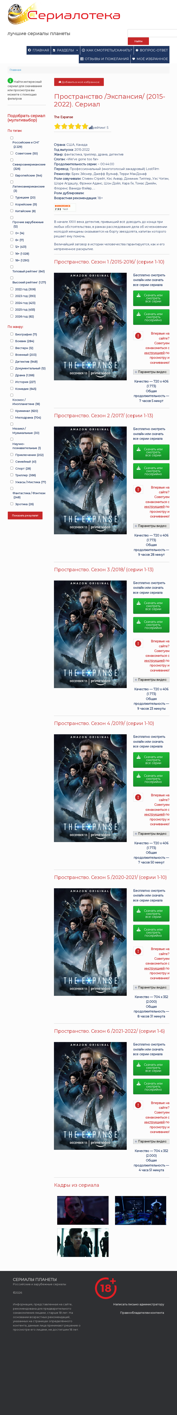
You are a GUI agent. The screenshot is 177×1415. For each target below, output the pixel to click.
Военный (25, 354)
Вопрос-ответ (154, 50)
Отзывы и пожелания (107, 59)
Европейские (28, 175)
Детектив (26, 361)
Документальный (30, 368)
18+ (22, 260)
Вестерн (24, 348)
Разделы (65, 50)
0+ (19, 233)
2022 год (25, 289)
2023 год (25, 296)
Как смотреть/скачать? (109, 50)
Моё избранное (152, 59)
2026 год (24, 316)
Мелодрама (28, 417)
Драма (24, 375)
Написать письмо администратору (138, 1304)
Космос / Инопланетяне (26, 402)
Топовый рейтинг (29, 271)
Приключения (29, 455)
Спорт (23, 468)
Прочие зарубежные (28, 224)
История (25, 382)
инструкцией (154, 353)
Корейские (26, 204)
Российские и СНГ (26, 144)
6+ (19, 240)
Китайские (25, 211)
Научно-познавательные (27, 446)
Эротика (24, 504)
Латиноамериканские (29, 188)
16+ (22, 253)
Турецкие (25, 197)
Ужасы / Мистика (30, 482)
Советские (26, 153)
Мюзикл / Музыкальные (26, 431)
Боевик (24, 341)
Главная (41, 50)
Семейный (25, 461)
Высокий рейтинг (29, 282)
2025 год (25, 309)
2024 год (25, 303)
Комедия (25, 388)
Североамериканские (29, 166)
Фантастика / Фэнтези (29, 495)
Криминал (26, 410)
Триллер (25, 475)
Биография (26, 334)
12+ (20, 246)
